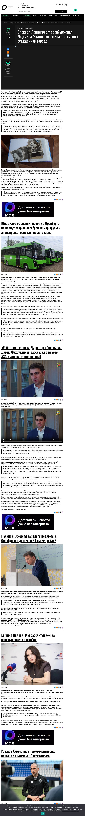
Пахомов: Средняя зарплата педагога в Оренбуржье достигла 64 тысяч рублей (29, 538)
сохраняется (22, 403)
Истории (25, 28)
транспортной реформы (42, 284)
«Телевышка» (46, 279)
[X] (60, 199)
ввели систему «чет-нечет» (51, 501)
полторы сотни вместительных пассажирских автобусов (33, 289)
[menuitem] (5, 15)
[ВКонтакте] (8, 49)
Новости (30, 28)
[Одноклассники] (8, 52)
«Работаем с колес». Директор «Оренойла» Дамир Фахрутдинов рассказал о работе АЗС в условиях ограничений (31, 352)
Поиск (61, 11)
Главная (6, 22)
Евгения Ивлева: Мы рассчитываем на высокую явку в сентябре (28, 637)
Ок (43, 813)
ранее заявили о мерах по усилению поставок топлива (23, 506)
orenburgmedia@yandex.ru (28, 7)
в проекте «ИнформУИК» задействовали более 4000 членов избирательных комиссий (29, 708)
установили (37, 462)
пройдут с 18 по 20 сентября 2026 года (24, 724)
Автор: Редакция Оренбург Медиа (8, 70)
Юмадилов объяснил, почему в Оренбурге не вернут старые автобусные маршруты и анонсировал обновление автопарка (31, 228)
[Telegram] (8, 55)
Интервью (12, 22)
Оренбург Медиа (23, 620)
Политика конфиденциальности (70, 811)
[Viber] (62, 199)
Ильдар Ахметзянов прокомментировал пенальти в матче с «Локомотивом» (29, 753)
